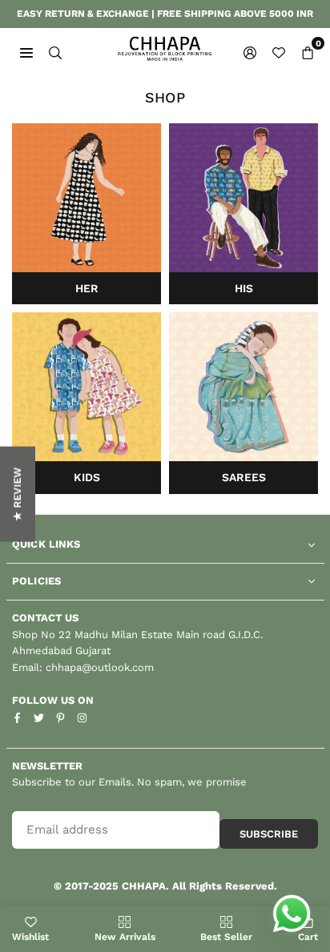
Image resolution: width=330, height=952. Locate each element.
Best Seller (226, 936)
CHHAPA (144, 886)
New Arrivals (125, 936)
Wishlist (30, 936)
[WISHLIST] (278, 52)
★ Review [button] (17, 493)
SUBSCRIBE (268, 834)
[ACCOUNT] (249, 52)
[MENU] (26, 51)
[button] (307, 52)
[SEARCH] (55, 51)
